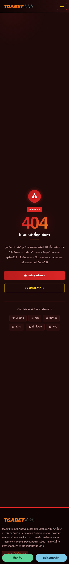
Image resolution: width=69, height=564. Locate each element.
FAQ (55, 327)
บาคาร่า (53, 318)
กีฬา (37, 318)
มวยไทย (20, 318)
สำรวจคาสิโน (36, 288)
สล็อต (18, 327)
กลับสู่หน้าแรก (36, 275)
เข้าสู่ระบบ (37, 327)
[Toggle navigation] (62, 6)
